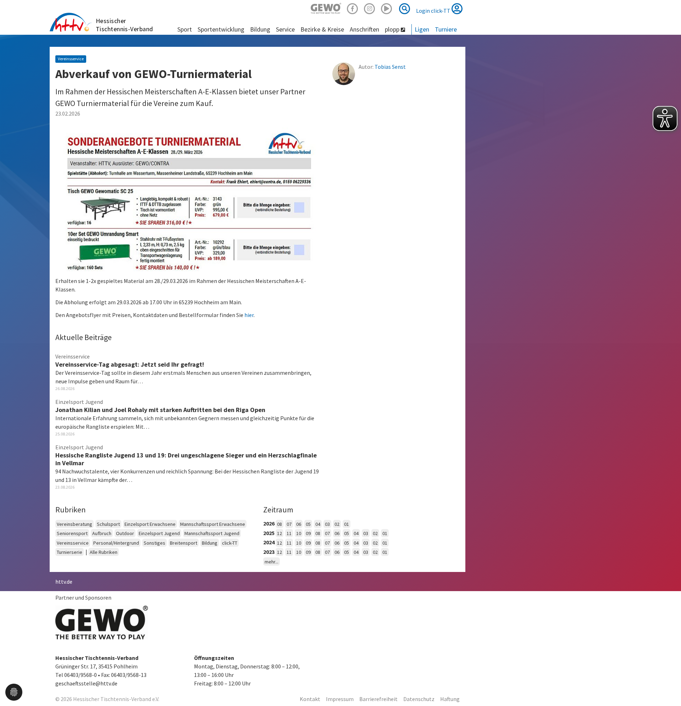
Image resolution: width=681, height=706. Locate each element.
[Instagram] (369, 7)
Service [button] (285, 29)
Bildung (209, 543)
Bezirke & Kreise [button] (322, 29)
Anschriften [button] (364, 29)
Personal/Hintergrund (116, 543)
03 (327, 524)
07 (289, 524)
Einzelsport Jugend (159, 533)
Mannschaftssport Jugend (211, 533)
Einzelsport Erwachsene (150, 524)
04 (317, 524)
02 (336, 524)
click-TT (229, 543)
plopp (393, 29)
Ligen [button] (422, 29)
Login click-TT (434, 10)
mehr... (271, 561)
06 (298, 524)
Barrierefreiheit (378, 698)
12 (279, 533)
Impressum (340, 698)
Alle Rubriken (103, 552)
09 (308, 533)
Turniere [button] (446, 29)
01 (346, 524)
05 (308, 524)
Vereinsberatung (74, 524)
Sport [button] (184, 29)
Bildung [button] (260, 29)
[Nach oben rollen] (666, 686)
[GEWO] (326, 7)
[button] (14, 691)
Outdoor (125, 533)
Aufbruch (101, 533)
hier (249, 314)
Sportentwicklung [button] (221, 29)
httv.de (63, 581)
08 (279, 524)
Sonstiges (154, 543)
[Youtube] (386, 7)
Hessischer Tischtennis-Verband (124, 25)
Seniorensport (72, 533)
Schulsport (108, 524)
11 (289, 533)
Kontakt (310, 698)
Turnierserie (69, 552)
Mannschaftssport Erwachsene (212, 524)
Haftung (450, 698)
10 (298, 533)
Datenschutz (418, 698)
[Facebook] (352, 7)
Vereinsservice (73, 543)
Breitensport (183, 543)
